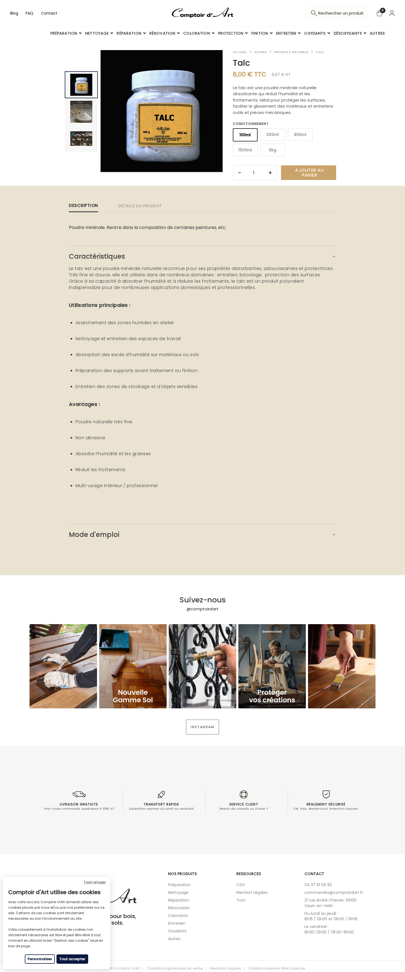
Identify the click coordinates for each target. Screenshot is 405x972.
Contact (49, 13)
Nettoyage (178, 892)
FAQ (29, 13)
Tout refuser (94, 882)
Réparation (178, 900)
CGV (240, 885)
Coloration (178, 915)
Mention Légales (252, 892)
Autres (174, 938)
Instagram (202, 727)
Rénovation (179, 908)
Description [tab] (83, 205)
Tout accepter (72, 959)
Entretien (176, 923)
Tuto (240, 900)
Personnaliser (40, 959)
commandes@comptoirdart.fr (333, 892)
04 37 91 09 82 (318, 885)
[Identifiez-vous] (392, 13)
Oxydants (177, 931)
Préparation (179, 885)
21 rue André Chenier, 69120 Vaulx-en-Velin (330, 902)
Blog (14, 13)
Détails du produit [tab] (140, 206)
